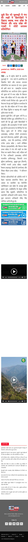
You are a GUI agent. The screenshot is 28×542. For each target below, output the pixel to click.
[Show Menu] (2, 2)
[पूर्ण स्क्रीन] (25, 277)
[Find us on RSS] (21, 523)
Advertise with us (5, 534)
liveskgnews (12, 539)
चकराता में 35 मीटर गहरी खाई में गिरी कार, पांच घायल (12, 480)
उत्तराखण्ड (7, 6)
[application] (14, 271)
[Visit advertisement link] (14, 11)
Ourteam (3, 536)
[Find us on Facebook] (6, 523)
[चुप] (22, 277)
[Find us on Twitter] (10, 523)
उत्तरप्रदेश (14, 6)
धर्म (24, 6)
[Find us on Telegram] (17, 523)
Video (22, 536)
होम (2, 6)
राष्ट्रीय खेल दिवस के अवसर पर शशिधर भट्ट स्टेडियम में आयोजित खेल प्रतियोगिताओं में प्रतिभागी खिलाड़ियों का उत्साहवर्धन (14, 466)
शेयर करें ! (4, 65)
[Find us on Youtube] (14, 523)
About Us (10, 536)
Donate (20, 534)
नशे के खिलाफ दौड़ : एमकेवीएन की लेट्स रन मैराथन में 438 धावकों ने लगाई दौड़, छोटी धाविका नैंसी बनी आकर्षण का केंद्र (14, 459)
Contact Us (14, 534)
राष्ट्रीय (19, 6)
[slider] (12, 277)
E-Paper (17, 536)
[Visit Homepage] (11, 2)
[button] (14, 271)
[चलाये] (3, 277)
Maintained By (7, 539)
